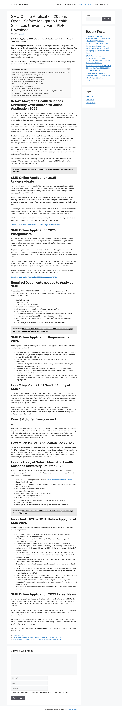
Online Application (85, 4)
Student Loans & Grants (101, 4)
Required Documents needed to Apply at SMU (28, 79)
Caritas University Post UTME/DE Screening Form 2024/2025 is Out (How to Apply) (38, 637)
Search (88, 15)
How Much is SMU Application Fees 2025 (26, 88)
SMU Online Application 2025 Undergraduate (28, 75)
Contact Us (90, 100)
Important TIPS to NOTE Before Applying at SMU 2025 (31, 93)
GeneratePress (72, 709)
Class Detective (19, 4)
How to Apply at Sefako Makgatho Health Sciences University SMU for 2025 (38, 91)
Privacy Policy (91, 103)
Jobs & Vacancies (70, 4)
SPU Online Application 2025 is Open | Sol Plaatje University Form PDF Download (37, 639)
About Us (89, 97)
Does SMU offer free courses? (23, 86)
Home (59, 4)
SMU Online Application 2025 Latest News (28, 95)
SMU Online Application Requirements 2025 (27, 81)
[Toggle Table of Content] (68, 69)
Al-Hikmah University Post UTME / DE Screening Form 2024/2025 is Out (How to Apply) (98, 68)
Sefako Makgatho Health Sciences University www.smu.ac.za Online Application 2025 (41, 72)
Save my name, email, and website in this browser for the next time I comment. (41, 692)
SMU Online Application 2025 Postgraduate (27, 77)
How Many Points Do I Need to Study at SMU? (28, 84)
